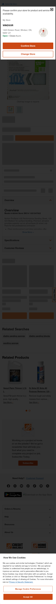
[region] (28, 579)
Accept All (28, 597)
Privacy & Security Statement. (21, 582)
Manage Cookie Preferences (28, 589)
